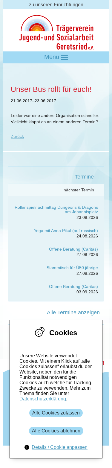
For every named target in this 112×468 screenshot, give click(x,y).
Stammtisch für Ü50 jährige (72, 267)
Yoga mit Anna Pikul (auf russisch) (66, 230)
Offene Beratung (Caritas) (73, 249)
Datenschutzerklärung (42, 398)
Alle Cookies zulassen (56, 412)
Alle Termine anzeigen (73, 312)
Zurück (17, 136)
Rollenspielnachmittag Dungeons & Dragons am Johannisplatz (56, 209)
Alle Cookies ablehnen (56, 430)
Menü (52, 57)
